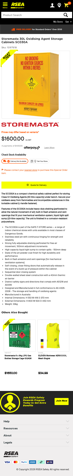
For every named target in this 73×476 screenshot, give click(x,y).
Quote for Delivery (38, 185)
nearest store (30, 170)
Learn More (49, 147)
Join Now (61, 400)
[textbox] (29, 15)
